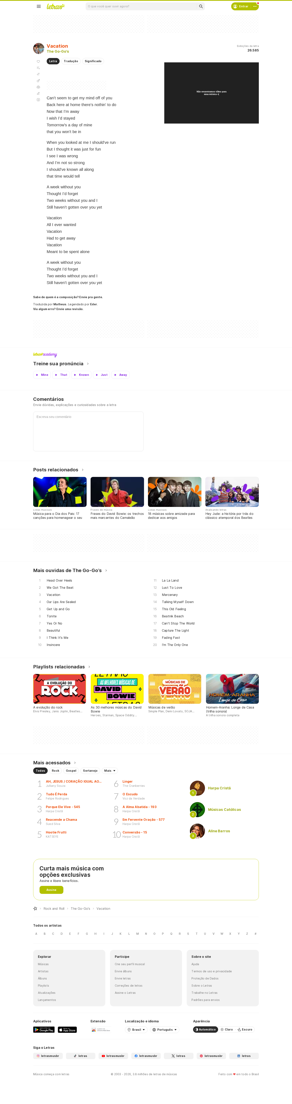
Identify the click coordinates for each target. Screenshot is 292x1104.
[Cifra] (38, 80)
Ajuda (195, 964)
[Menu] (38, 6)
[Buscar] (201, 6)
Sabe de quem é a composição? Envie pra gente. (68, 297)
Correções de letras (128, 985)
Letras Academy (146, 355)
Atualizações (47, 992)
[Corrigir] (38, 93)
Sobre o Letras (201, 985)
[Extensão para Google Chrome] (101, 1029)
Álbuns (42, 978)
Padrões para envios (205, 1000)
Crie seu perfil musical (130, 964)
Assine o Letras (125, 992)
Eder (93, 304)
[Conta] (255, 6)
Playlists (43, 985)
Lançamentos (47, 1000)
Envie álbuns (123, 971)
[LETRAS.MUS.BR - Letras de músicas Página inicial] (55, 6)
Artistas (43, 971)
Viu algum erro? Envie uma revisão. (58, 309)
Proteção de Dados (205, 978)
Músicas (43, 964)
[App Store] (67, 1029)
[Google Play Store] (44, 1029)
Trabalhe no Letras (204, 992)
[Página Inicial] (35, 909)
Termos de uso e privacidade (211, 971)
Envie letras (123, 978)
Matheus (60, 304)
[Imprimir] (38, 87)
